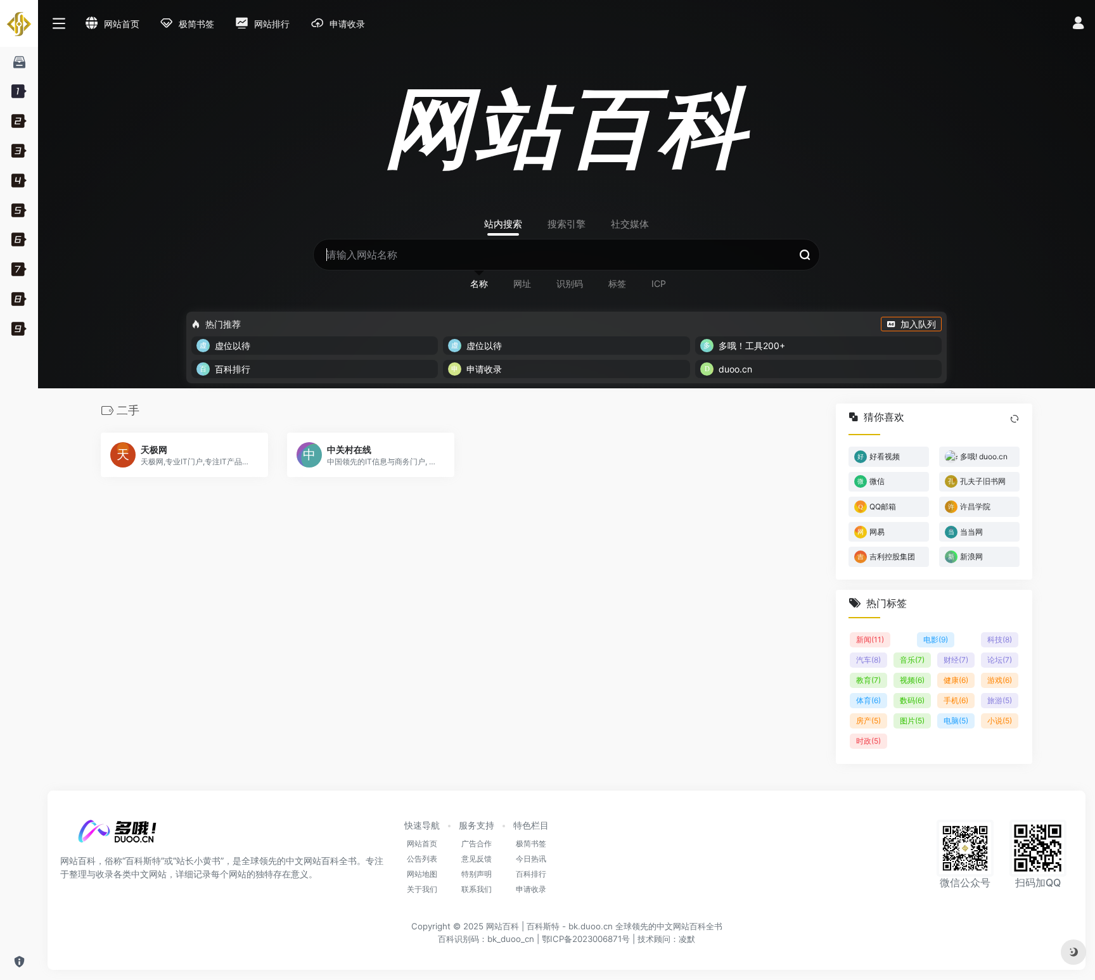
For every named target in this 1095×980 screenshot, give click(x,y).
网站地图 (422, 874)
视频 (912, 680)
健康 (956, 680)
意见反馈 (476, 858)
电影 (935, 640)
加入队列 (918, 324)
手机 (956, 701)
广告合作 (476, 843)
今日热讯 (531, 858)
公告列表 (422, 858)
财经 (956, 660)
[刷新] (1014, 418)
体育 (868, 701)
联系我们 (476, 889)
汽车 (868, 660)
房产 (868, 721)
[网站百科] (117, 835)
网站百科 (502, 926)
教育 (868, 680)
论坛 (999, 660)
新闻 (870, 640)
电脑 (956, 721)
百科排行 (531, 874)
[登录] (1078, 24)
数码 (912, 701)
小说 (999, 721)
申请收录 (531, 889)
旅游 (999, 701)
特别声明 (476, 874)
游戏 (999, 680)
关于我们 (422, 889)
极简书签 (531, 843)
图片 (912, 721)
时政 (868, 741)
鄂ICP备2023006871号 (586, 939)
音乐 (912, 660)
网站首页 (422, 843)
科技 (999, 640)
